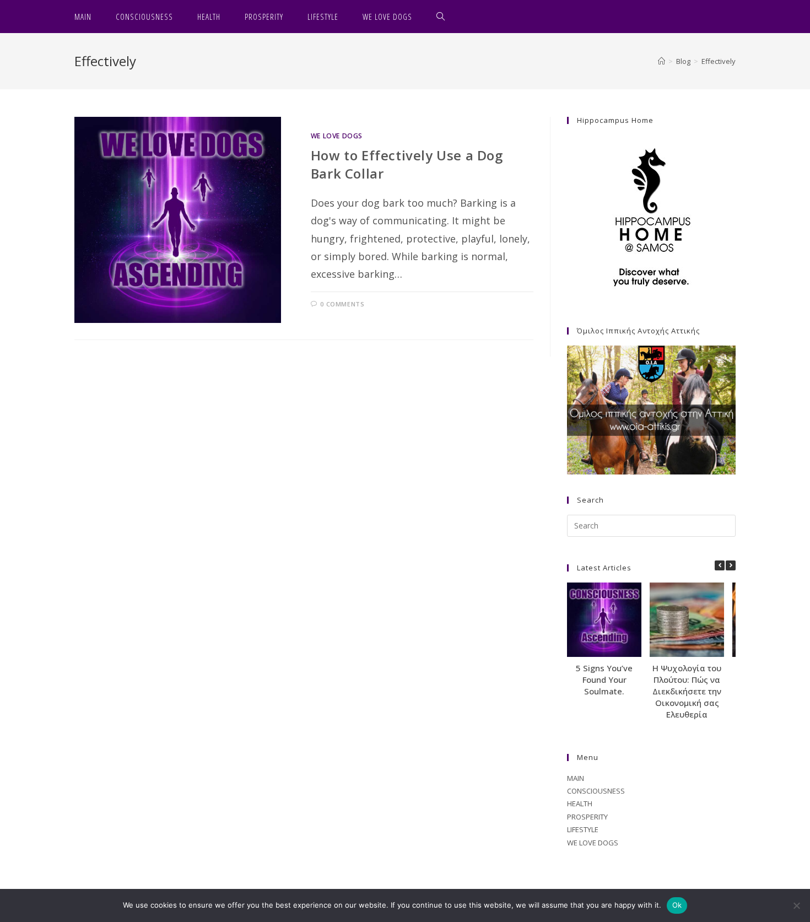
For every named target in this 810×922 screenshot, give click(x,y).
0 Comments (342, 304)
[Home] (661, 61)
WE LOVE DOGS (337, 136)
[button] (731, 565)
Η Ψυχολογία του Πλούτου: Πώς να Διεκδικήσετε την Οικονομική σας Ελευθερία (686, 691)
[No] (796, 905)
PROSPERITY (587, 817)
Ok (677, 905)
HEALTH (579, 803)
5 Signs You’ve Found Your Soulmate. (604, 679)
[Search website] (440, 16)
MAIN (575, 778)
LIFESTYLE (582, 829)
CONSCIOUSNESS (596, 791)
